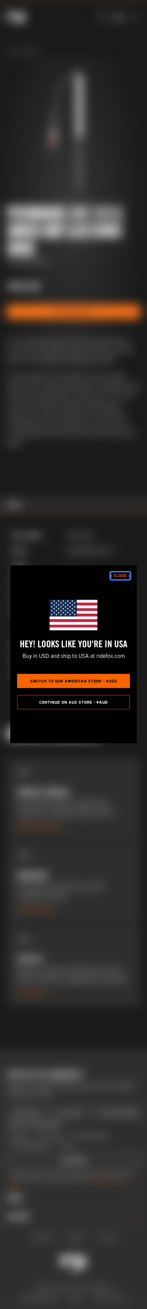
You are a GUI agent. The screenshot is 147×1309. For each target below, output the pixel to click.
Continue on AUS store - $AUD (73, 703)
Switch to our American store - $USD (73, 681)
